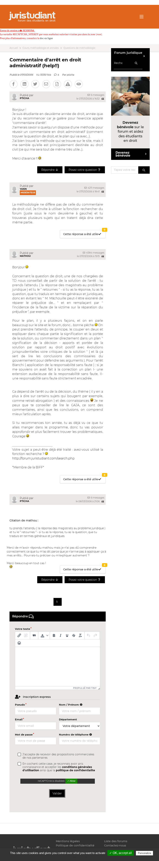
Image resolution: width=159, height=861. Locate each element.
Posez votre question (83, 170)
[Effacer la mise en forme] (80, 635)
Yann (23, 188)
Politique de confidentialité (75, 845)
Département (68, 719)
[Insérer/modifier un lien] (19, 635)
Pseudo (20, 704)
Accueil (14, 48)
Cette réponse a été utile (84, 233)
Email (18, 719)
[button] (44, 635)
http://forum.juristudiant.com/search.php (43, 458)
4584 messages (95, 252)
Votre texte (22, 628)
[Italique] (60, 635)
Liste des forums (115, 841)
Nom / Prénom (69, 704)
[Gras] (54, 635)
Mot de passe (24, 734)
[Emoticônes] (19, 643)
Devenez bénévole (123, 154)
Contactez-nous (115, 845)
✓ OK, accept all (120, 853)
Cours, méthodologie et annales (40, 48)
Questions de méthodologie (79, 48)
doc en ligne (46, 38)
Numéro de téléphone (74, 734)
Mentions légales (68, 841)
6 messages (97, 94)
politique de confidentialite (75, 770)
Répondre (48, 170)
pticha (70, 74)
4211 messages (95, 187)
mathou (25, 255)
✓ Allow (71, 781)
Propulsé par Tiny (85, 688)
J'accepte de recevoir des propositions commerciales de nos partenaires (58, 756)
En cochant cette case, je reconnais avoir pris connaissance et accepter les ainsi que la (58, 767)
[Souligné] (67, 635)
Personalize (144, 853)
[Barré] (73, 635)
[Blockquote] (34, 635)
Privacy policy (81, 857)
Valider (57, 793)
